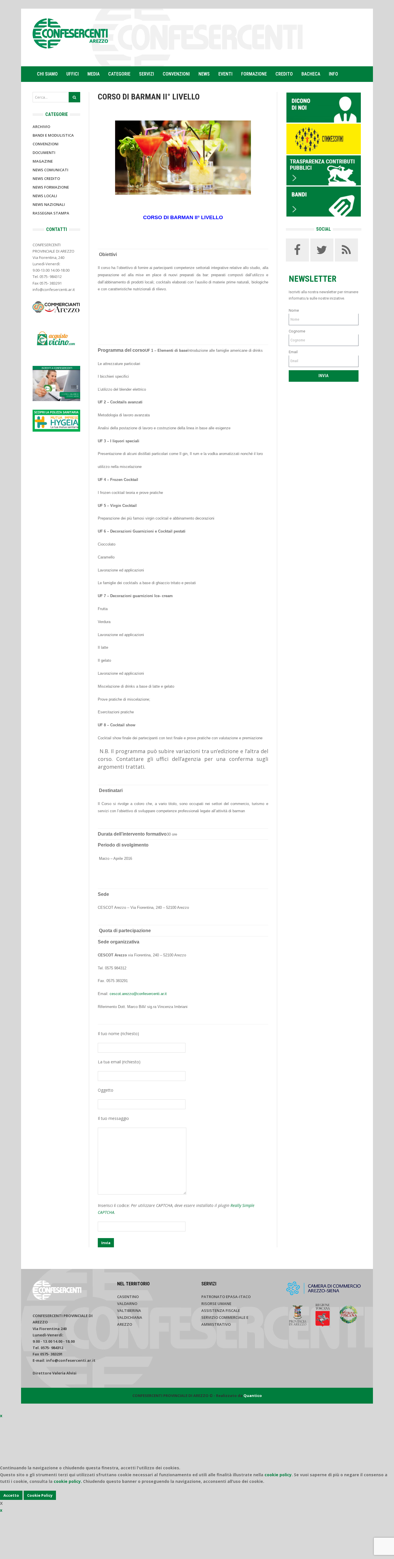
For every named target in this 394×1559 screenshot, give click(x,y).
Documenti (44, 152)
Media (93, 74)
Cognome (297, 331)
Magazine (43, 161)
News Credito (46, 178)
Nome (294, 310)
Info (333, 74)
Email (293, 352)
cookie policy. (68, 1481)
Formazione (254, 74)
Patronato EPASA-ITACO (226, 1296)
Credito (284, 74)
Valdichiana (129, 1317)
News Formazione (51, 187)
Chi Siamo (47, 74)
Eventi (225, 74)
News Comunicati (50, 169)
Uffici (72, 74)
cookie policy (278, 1474)
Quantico (252, 1395)
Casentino (128, 1296)
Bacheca (310, 74)
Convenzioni (176, 74)
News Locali (45, 195)
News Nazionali (49, 204)
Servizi (146, 74)
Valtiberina (129, 1310)
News (204, 74)
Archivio (41, 126)
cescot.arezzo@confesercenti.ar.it (138, 994)
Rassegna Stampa (51, 213)
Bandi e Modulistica (53, 135)
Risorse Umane (216, 1303)
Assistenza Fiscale (220, 1310)
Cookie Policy (39, 1495)
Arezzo (124, 1324)
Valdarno (127, 1303)
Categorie (119, 74)
